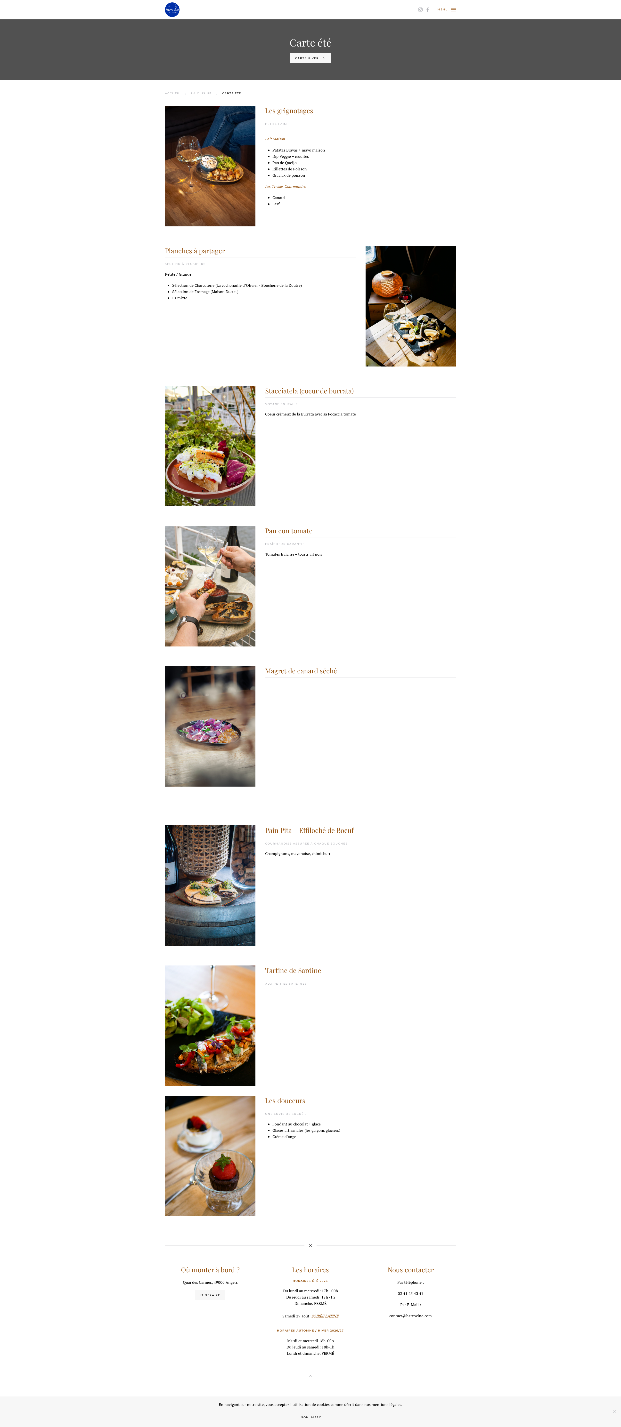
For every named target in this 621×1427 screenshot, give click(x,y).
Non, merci (312, 1417)
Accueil (172, 93)
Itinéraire (210, 1295)
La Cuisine (201, 93)
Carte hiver (307, 58)
